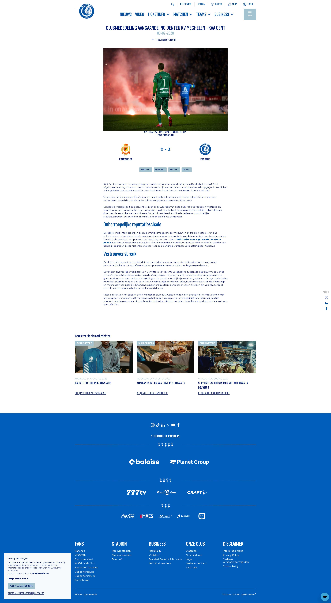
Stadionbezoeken (122, 555)
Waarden (191, 551)
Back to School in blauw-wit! (93, 383)
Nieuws (126, 14)
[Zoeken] (172, 4)
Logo (189, 559)
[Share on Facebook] (326, 308)
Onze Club (195, 543)
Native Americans (196, 563)
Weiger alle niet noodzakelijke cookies (26, 593)
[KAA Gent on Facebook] (178, 425)
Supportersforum (85, 576)
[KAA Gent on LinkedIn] (163, 425)
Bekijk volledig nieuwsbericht (90, 393)
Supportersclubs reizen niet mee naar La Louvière (223, 385)
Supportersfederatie (86, 567)
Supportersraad (84, 559)
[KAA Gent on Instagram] (152, 425)
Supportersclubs (84, 571)
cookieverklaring (40, 573)
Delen (326, 292)
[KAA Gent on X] (168, 425)
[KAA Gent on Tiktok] (157, 425)
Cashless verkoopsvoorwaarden (236, 560)
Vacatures (192, 567)
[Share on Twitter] (326, 297)
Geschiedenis (194, 555)
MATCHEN (180, 14)
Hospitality (155, 551)
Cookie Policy (231, 566)
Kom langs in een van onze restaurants (161, 383)
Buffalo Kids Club (85, 563)
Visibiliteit (154, 555)
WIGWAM (80, 555)
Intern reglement (233, 551)
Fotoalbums (82, 580)
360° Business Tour (160, 563)
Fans (79, 543)
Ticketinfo (156, 14)
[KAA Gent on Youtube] (173, 425)
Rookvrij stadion (121, 551)
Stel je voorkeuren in (18, 579)
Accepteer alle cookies (21, 586)
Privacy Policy (231, 555)
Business (222, 14)
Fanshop (80, 551)
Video (139, 14)
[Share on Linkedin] (326, 303)
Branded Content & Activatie (165, 559)
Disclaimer (233, 543)
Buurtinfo (117, 559)
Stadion (119, 543)
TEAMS (201, 14)
